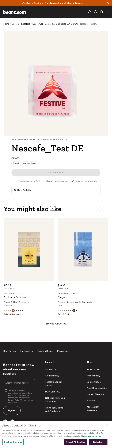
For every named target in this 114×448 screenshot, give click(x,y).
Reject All (98, 442)
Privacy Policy (14, 400)
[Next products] (105, 209)
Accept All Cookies (75, 442)
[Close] (107, 425)
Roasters (25, 24)
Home (6, 24)
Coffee (15, 24)
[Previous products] (98, 209)
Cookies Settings (13, 442)
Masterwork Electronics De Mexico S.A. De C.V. (55, 24)
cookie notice (94, 436)
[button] (95, 11)
